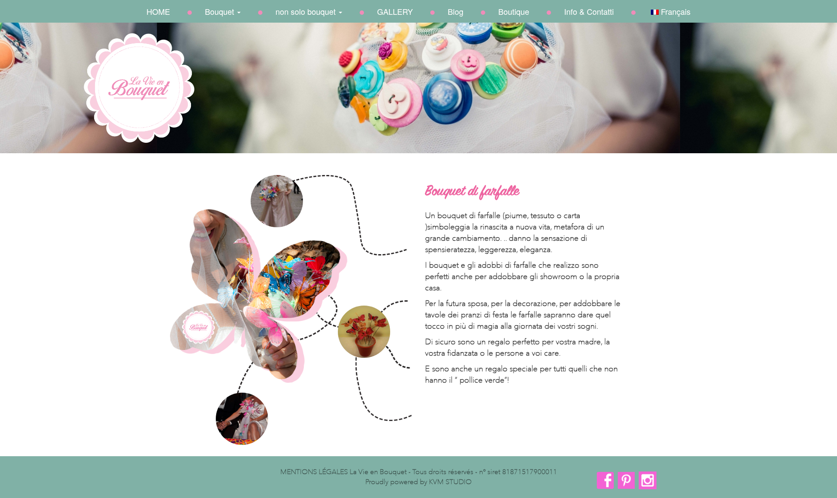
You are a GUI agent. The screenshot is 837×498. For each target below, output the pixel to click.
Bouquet (220, 11)
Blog (455, 11)
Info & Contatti (589, 11)
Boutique (513, 11)
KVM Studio (450, 482)
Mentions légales (314, 472)
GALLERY (395, 11)
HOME (158, 11)
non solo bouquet (307, 11)
